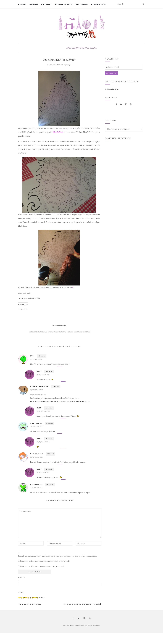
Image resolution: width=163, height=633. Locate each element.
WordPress (96, 625)
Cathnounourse (39, 386)
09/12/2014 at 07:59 (43, 442)
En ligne (112, 89)
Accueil (22, 4)
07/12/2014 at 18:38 (36, 390)
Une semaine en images (30, 604)
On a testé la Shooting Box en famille (81, 604)
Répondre (41, 356)
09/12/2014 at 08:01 (43, 472)
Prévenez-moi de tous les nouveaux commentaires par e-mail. (45, 561)
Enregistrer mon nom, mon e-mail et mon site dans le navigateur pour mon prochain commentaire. (57, 556)
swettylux (36, 423)
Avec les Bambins (75, 48)
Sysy (68, 65)
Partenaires (82, 4)
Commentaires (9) (59, 325)
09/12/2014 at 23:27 (36, 488)
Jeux (70, 332)
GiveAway (33, 4)
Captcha (21, 577)
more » (41, 597)
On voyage (46, 4)
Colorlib (80, 625)
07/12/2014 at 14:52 (36, 359)
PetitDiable (36, 454)
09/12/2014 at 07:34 (43, 374)
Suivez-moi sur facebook (118, 138)
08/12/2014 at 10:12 (36, 457)
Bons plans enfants (57, 332)
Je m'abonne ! (111, 73)
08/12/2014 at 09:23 (36, 426)
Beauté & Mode (98, 4)
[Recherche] (143, 4)
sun (32, 356)
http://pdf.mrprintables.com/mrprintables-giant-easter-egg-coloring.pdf (60, 401)
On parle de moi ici (64, 4)
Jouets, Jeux (90, 48)
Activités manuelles (38, 332)
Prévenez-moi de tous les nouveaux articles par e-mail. (42, 566)
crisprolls (36, 484)
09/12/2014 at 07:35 (43, 411)
